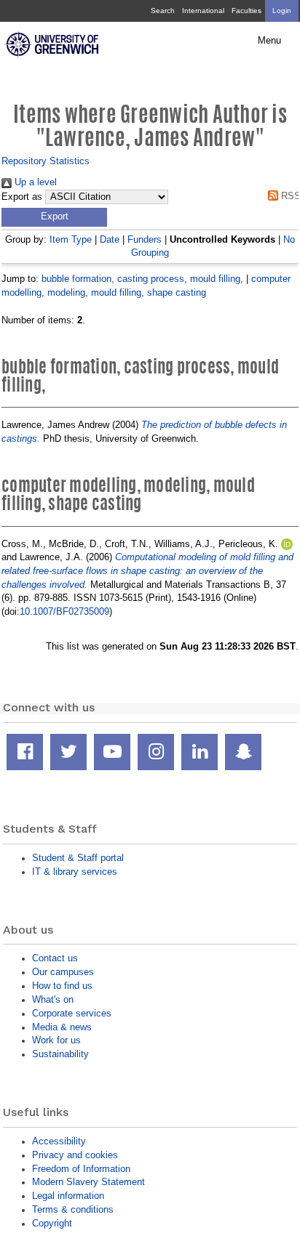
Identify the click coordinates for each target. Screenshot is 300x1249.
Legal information (68, 1195)
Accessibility (59, 1141)
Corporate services (71, 1013)
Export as (21, 197)
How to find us (62, 985)
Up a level (34, 182)
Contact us (55, 958)
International (203, 11)
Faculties (246, 11)
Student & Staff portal (78, 857)
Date (109, 239)
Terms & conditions (73, 1209)
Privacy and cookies (75, 1154)
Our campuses (63, 971)
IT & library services (74, 871)
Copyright (52, 1223)
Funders (144, 239)
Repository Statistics (45, 160)
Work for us (56, 1040)
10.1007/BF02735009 (64, 611)
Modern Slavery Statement (88, 1181)
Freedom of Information (81, 1168)
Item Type (71, 239)
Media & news (62, 1027)
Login (281, 11)
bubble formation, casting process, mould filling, (142, 278)
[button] (54, 217)
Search (163, 11)
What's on (53, 999)
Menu (269, 41)
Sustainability (60, 1053)
